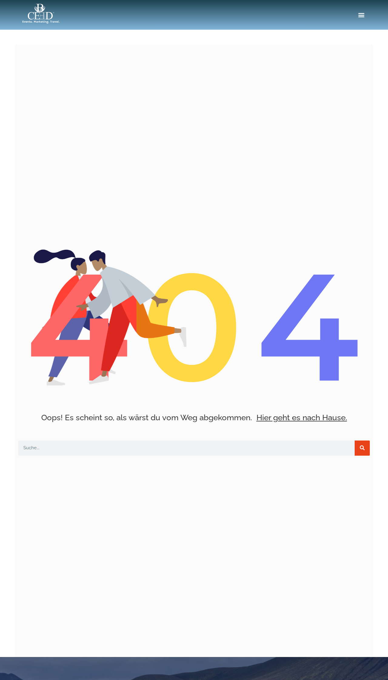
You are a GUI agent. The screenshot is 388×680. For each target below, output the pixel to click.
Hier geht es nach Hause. (301, 417)
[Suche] (362, 448)
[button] (361, 15)
